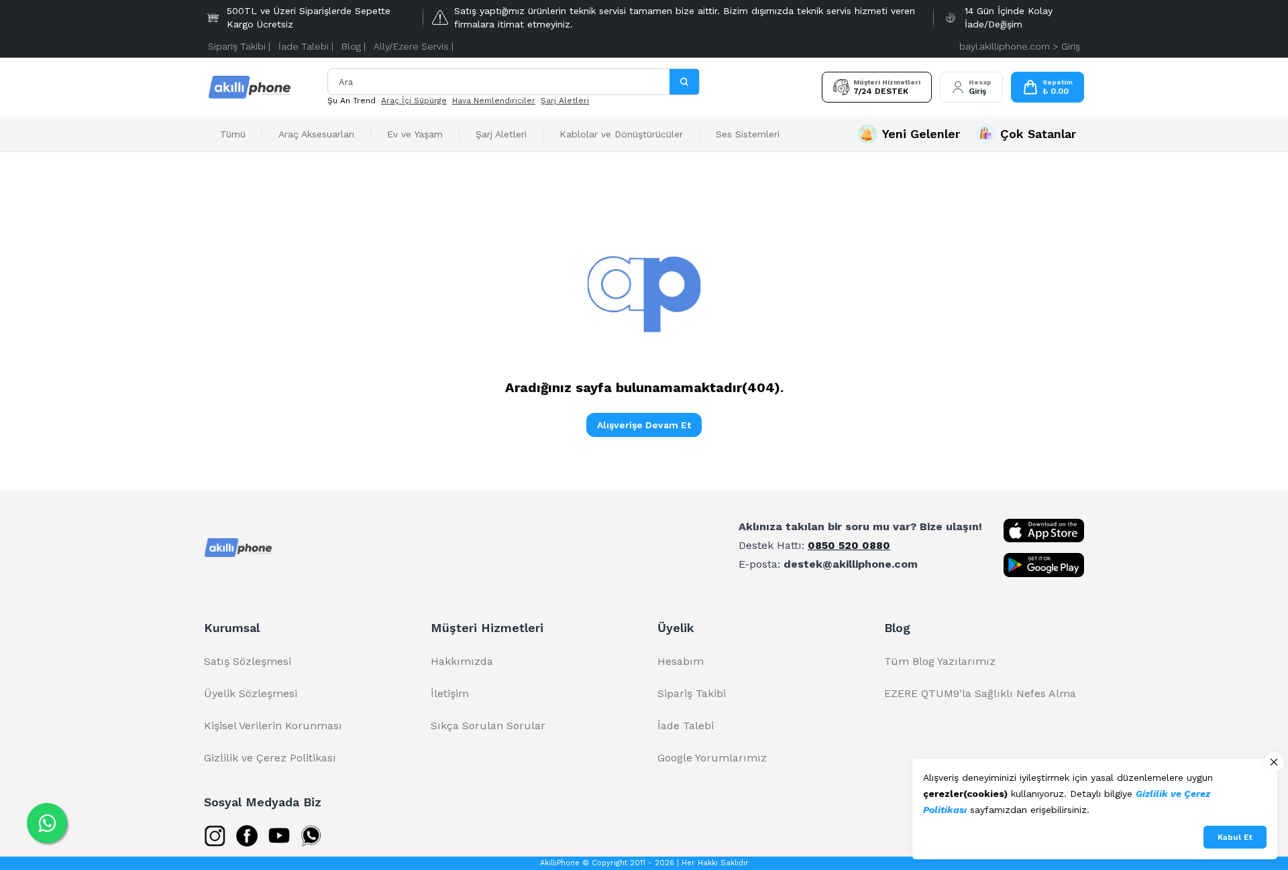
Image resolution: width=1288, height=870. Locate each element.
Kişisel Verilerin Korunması (273, 725)
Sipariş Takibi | (239, 46)
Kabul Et (1235, 837)
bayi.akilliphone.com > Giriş (1019, 46)
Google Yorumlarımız (712, 757)
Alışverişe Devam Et (644, 425)
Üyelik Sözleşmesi (250, 693)
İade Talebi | (305, 46)
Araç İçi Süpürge (414, 100)
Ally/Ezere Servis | (413, 46)
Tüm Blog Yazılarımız (940, 661)
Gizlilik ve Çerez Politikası (270, 757)
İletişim (450, 693)
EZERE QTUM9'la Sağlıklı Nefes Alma (980, 693)
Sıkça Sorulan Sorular (488, 725)
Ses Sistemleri (748, 134)
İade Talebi (685, 725)
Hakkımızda (462, 661)
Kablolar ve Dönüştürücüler (621, 134)
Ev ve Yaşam (415, 134)
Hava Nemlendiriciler (493, 100)
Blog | (353, 46)
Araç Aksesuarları (316, 134)
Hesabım (680, 661)
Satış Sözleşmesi (247, 661)
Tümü (233, 134)
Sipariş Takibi (691, 693)
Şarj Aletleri (565, 100)
